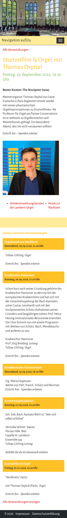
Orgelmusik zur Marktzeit (21, 242)
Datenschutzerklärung (46, 513)
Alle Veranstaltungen (15, 49)
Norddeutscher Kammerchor (23, 367)
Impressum (23, 513)
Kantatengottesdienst (18, 401)
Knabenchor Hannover (19, 275)
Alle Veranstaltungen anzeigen (21, 502)
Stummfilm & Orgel (17, 463)
